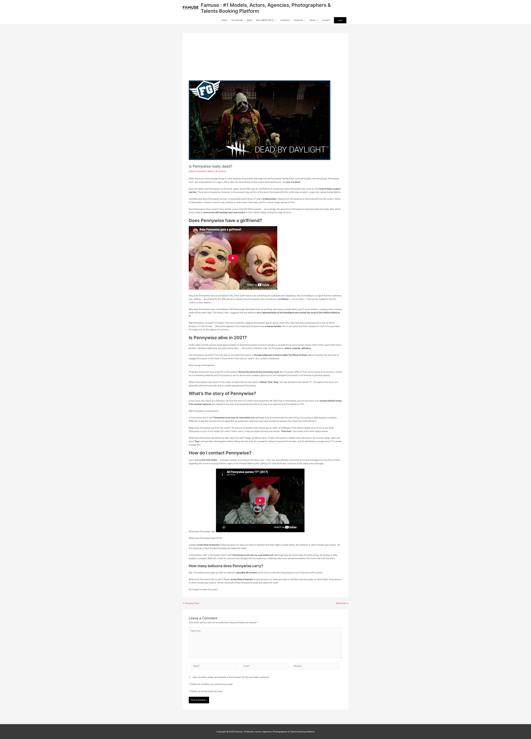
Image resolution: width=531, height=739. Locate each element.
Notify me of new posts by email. (207, 691)
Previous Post (191, 603)
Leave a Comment (197, 171)
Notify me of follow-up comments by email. (212, 684)
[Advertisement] (265, 59)
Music (211, 171)
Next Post (342, 603)
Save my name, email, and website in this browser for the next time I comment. (230, 677)
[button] (275, 20)
